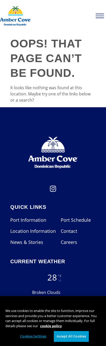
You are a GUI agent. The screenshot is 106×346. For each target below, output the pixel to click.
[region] (53, 321)
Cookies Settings (33, 336)
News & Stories (26, 242)
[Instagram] (53, 190)
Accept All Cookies (71, 336)
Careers (69, 242)
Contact (69, 231)
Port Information (28, 220)
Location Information (33, 231)
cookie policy (51, 326)
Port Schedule (76, 220)
